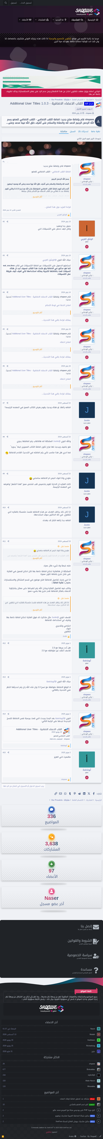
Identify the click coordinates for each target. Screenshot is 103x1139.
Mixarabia (91, 1086)
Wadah (92, 1034)
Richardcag (90, 1045)
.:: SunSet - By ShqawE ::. (88, 1136)
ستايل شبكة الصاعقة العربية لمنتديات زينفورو (74, 1115)
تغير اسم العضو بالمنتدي (81, 1104)
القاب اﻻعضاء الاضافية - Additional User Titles (32, 297)
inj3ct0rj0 (91, 1075)
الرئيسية (91, 20)
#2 (4, 221)
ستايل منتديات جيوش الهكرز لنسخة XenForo (75, 1121)
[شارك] (7, 221)
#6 (4, 366)
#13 (4, 677)
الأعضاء (25, 20)
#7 (4, 403)
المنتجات (41, 20)
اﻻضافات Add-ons (56, 739)
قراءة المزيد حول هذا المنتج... (58, 207)
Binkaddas (91, 1069)
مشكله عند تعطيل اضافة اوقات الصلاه (77, 1099)
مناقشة (63, 131)
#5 (4, 329)
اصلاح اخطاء (65, 342)
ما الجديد (59, 20)
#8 (4, 436)
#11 (4, 541)
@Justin (56, 441)
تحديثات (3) (83, 131)
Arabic (71, 1136)
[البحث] (5, 2)
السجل (73, 131)
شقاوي (49, 1132)
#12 (4, 643)
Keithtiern (91, 1040)
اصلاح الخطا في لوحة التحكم (58, 305)
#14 (4, 713)
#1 (4, 161)
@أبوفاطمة (51, 681)
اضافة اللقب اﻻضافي (61, 172)
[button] (53, 19)
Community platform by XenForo (51, 1127)
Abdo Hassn (90, 1080)
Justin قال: (64, 546)
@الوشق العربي (50, 260)
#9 (4, 473)
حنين (93, 1051)
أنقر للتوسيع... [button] (36, 197)
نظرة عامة (95, 131)
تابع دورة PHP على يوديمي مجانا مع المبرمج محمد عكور (74, 1110)
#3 (4, 255)
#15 (4, 752)
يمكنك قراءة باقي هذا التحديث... (56, 320)
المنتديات (75, 20)
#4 (4, 292)
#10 (4, 507)
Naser (52, 898)
